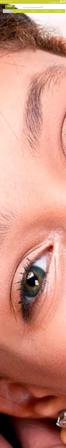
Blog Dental (58, 11)
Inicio (7, 11)
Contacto (45, 11)
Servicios (19, 11)
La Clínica (33, 11)
